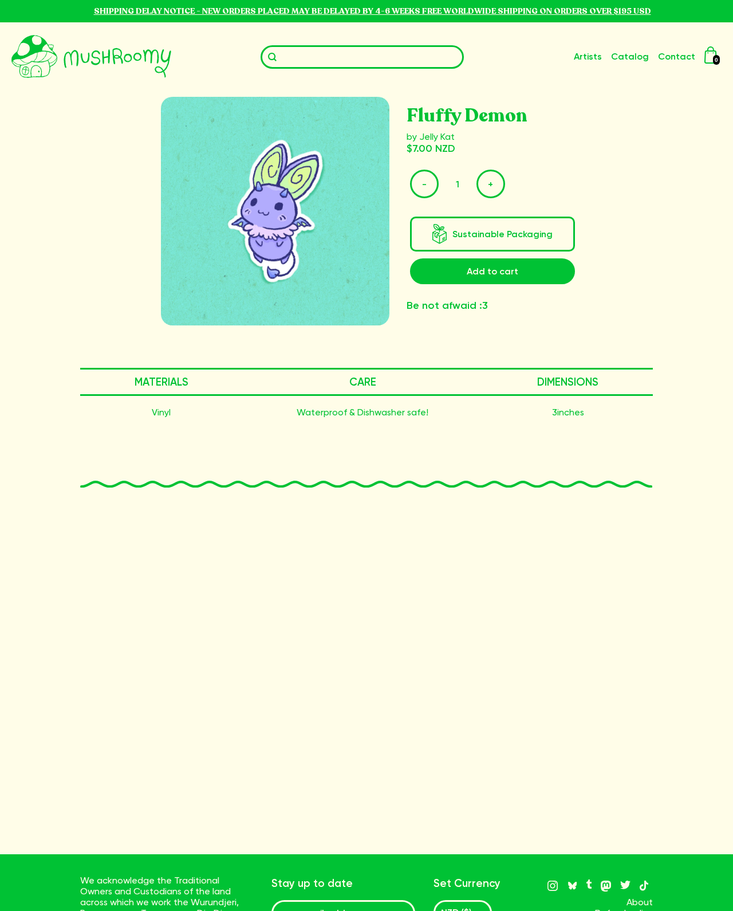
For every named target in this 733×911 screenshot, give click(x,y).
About (639, 902)
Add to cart (492, 271)
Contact (676, 56)
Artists (588, 56)
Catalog (630, 56)
